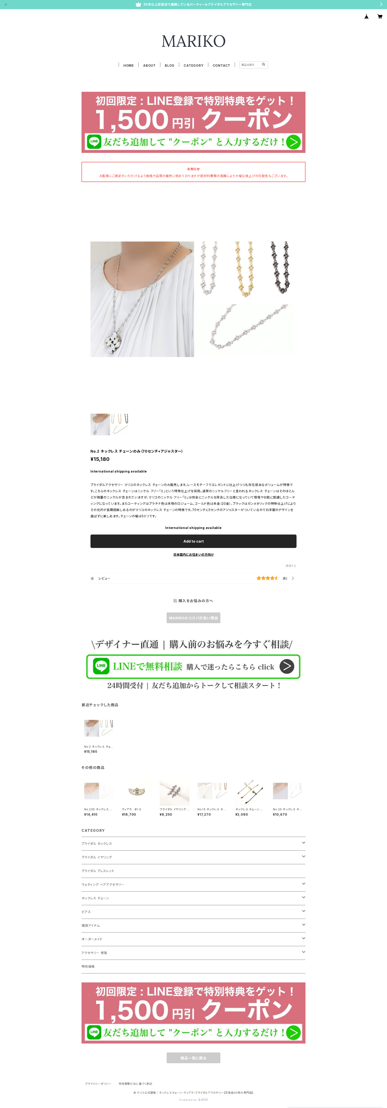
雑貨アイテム (91, 925)
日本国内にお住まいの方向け (193, 554)
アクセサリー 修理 (94, 953)
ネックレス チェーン (95, 898)
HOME (128, 65)
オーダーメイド (92, 939)
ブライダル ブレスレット (98, 871)
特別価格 (88, 966)
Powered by (188, 1100)
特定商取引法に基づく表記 (135, 1083)
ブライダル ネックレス (97, 843)
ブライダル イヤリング (97, 857)
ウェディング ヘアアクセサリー (103, 884)
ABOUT (149, 65)
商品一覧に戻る (193, 1058)
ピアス (86, 912)
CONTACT (221, 65)
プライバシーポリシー (98, 1083)
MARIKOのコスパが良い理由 (193, 618)
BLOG (169, 65)
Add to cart (193, 541)
